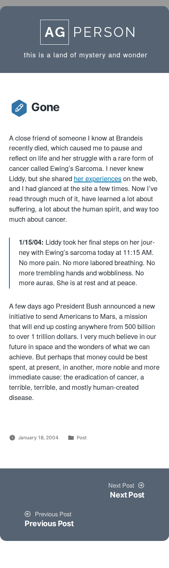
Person (91, 32)
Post (82, 438)
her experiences (97, 179)
